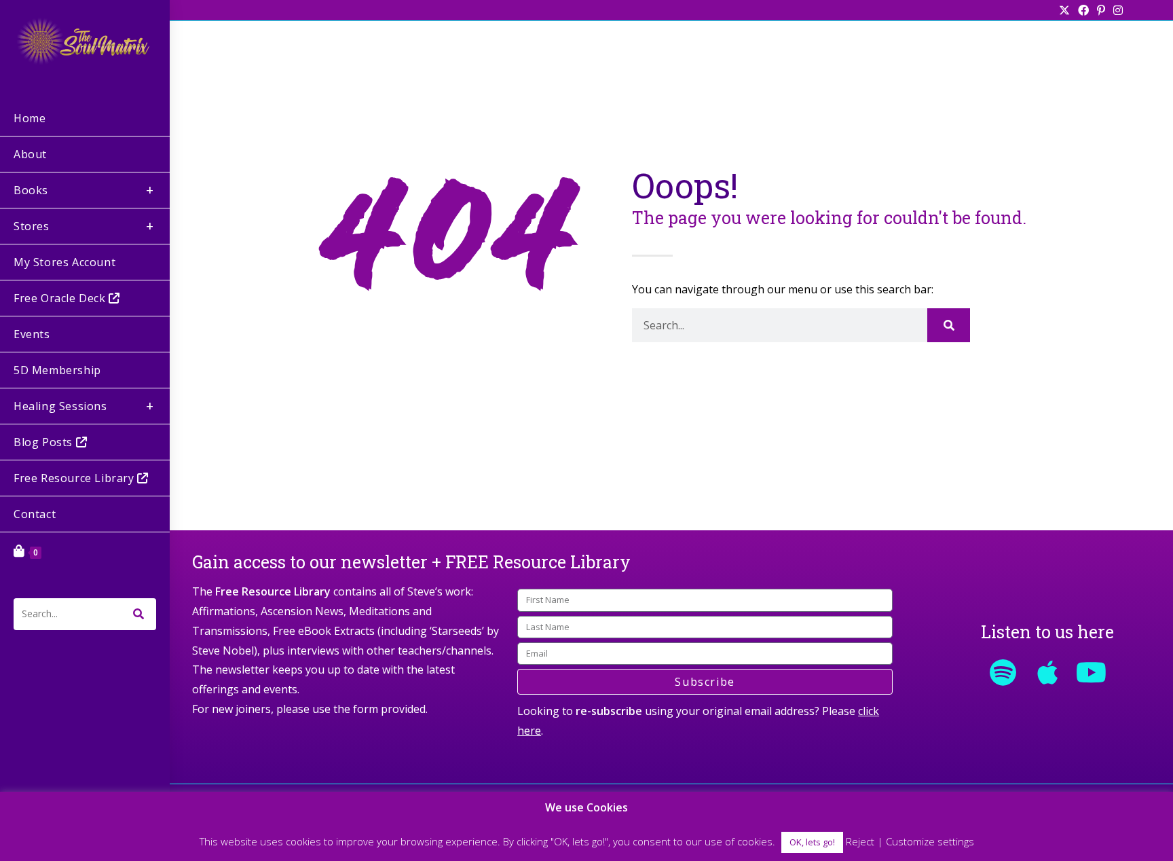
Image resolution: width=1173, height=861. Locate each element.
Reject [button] (860, 841)
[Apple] (1047, 672)
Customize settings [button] (930, 841)
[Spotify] (1003, 672)
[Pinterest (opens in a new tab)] (1101, 10)
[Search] (948, 325)
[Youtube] (1092, 672)
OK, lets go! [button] (812, 842)
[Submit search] (139, 614)
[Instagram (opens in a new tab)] (1116, 10)
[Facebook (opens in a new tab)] (1083, 10)
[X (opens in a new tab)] (1064, 10)
